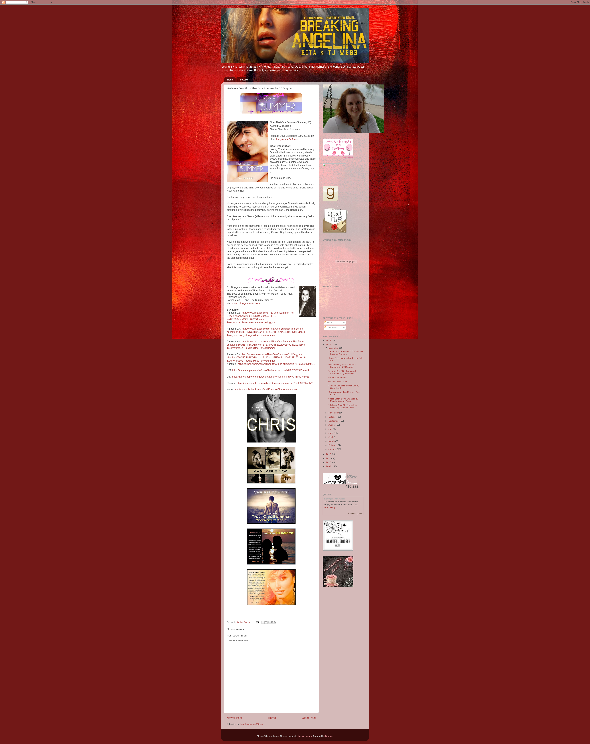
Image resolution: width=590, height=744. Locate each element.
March (331, 441)
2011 (328, 458)
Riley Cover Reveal (337, 377)
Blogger (329, 736)
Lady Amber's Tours (287, 139)
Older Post (309, 717)
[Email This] (263, 622)
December (333, 348)
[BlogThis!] (265, 622)
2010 (329, 462)
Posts (329, 322)
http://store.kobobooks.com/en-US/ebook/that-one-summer (265, 389)
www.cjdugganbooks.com (246, 303)
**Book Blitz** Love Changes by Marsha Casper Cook (343, 400)
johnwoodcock (305, 736)
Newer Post (234, 717)
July (330, 429)
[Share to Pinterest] (274, 622)
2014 (329, 340)
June (331, 433)
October (332, 417)
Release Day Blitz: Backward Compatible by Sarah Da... (342, 372)
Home (230, 79)
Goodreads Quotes (355, 513)
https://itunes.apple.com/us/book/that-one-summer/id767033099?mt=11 (270, 370)
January (332, 449)
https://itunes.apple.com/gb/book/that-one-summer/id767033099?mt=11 (270, 376)
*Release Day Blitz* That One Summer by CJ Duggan (342, 365)
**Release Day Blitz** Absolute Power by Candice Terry (342, 406)
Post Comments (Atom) (251, 724)
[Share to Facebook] (271, 622)
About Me (243, 79)
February (333, 445)
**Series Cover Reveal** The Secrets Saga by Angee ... (345, 352)
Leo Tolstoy (329, 507)
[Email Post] (257, 622)
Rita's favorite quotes (334, 498)
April (330, 437)
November (333, 413)
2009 (329, 466)
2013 (329, 344)
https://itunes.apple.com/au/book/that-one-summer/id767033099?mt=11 (276, 364)
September (334, 421)
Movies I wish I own (337, 381)
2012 (329, 454)
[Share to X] (268, 622)
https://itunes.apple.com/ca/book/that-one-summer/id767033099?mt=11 (275, 383)
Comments (332, 327)
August (332, 425)
